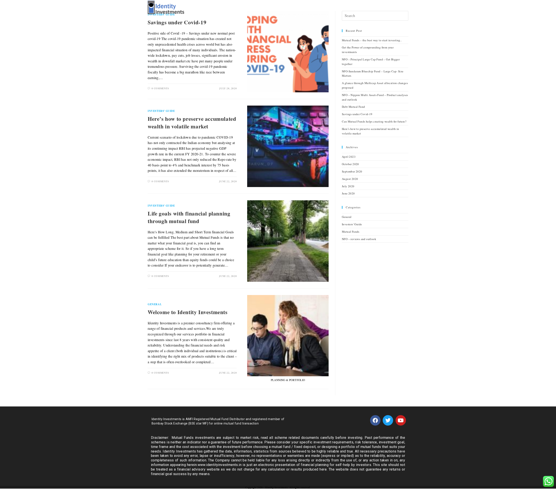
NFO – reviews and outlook (359, 239)
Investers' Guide (161, 111)
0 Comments (160, 88)
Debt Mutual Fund (353, 107)
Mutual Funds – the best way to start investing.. (372, 40)
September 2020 (352, 171)
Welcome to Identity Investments (188, 312)
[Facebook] (375, 420)
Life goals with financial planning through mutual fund (189, 217)
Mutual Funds (350, 232)
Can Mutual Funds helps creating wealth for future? (374, 121)
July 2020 (348, 186)
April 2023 (349, 157)
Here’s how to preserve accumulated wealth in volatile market (192, 122)
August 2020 (350, 179)
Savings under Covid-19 (177, 22)
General (155, 304)
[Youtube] (400, 420)
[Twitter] (388, 420)
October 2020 (350, 164)
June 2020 (348, 193)
